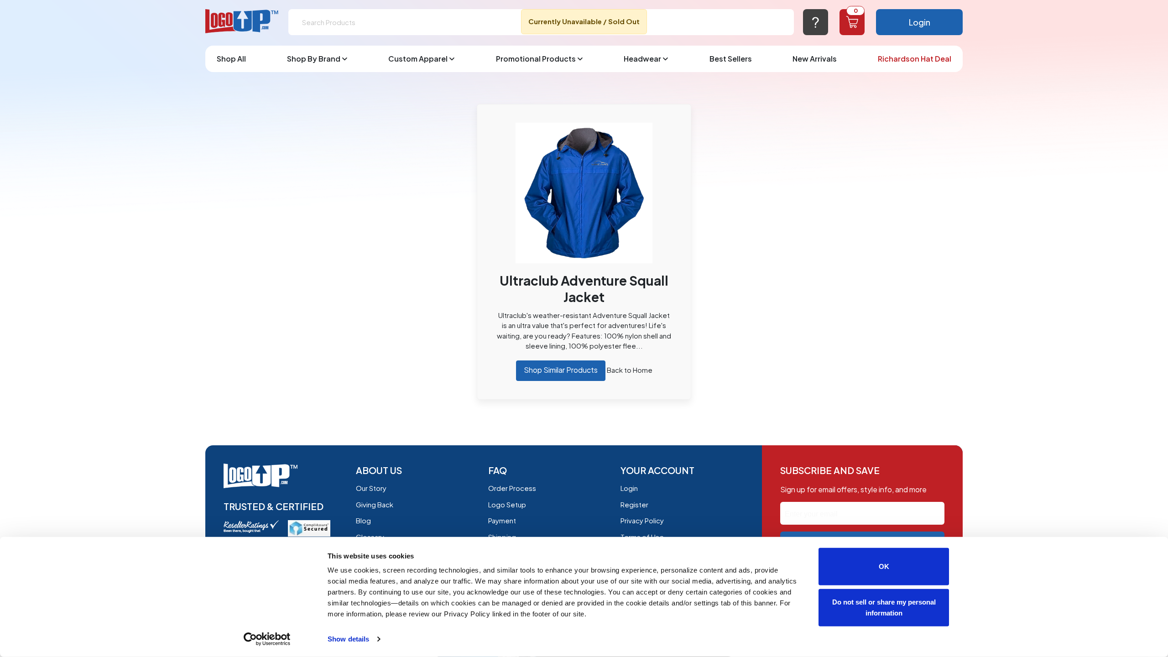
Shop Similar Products (561, 370)
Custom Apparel (418, 58)
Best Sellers (730, 58)
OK (884, 566)
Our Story (371, 488)
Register (634, 504)
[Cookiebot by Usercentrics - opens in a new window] (267, 639)
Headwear (642, 58)
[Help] (815, 22)
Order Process (512, 488)
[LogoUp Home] (242, 21)
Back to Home (629, 369)
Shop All (231, 58)
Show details (348, 639)
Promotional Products (536, 58)
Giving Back (374, 504)
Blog (363, 520)
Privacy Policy (642, 520)
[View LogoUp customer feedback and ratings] (251, 525)
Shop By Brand (313, 58)
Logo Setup (507, 504)
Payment (502, 520)
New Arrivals (815, 58)
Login (919, 22)
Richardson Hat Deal (914, 58)
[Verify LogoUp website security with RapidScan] (309, 527)
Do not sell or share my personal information (884, 607)
